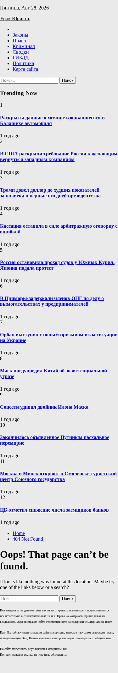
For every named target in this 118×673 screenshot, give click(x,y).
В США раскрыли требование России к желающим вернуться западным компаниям (58, 156)
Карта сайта (25, 69)
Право (19, 40)
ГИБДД (21, 57)
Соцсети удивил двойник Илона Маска (44, 407)
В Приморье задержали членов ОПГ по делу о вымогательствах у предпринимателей (52, 301)
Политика (23, 63)
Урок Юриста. (15, 18)
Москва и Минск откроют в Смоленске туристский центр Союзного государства (58, 476)
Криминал (24, 46)
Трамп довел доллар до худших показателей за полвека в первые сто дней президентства (50, 192)
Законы (20, 35)
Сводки (21, 52)
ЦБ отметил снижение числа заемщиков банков (54, 510)
